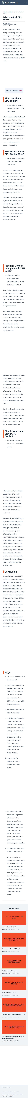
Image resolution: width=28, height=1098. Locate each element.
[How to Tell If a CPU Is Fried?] (14, 983)
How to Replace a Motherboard (9, 971)
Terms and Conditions (16, 1094)
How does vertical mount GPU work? (11, 949)
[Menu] (25, 2)
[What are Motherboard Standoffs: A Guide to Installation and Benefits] (14, 1027)
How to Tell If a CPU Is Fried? (9, 992)
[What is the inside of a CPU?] (14, 918)
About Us (4, 1092)
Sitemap (11, 1096)
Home (4, 11)
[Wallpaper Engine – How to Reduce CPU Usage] (14, 1005)
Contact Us (5, 1096)
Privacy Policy (5, 1094)
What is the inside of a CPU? (9, 927)
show (20, 90)
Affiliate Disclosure (13, 1092)
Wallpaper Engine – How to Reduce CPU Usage (13, 1014)
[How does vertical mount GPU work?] (14, 940)
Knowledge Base (10, 11)
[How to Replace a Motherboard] (14, 961)
